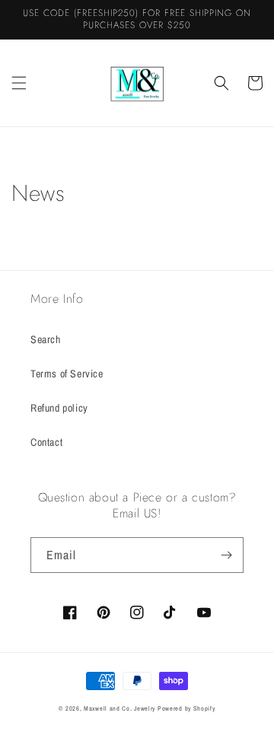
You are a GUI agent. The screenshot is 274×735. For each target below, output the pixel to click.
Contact (46, 442)
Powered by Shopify (186, 708)
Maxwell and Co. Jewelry (119, 708)
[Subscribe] (226, 555)
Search (45, 339)
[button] (19, 83)
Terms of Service (67, 373)
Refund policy (59, 408)
